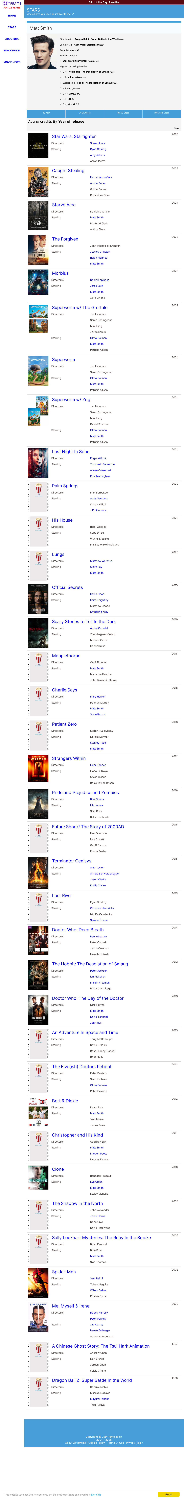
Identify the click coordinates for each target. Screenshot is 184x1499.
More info (96, 1494)
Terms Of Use (115, 1442)
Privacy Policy (134, 1442)
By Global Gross (161, 112)
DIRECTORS (11, 38)
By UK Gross (85, 112)
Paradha (114, 2)
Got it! (168, 1494)
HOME (12, 15)
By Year (46, 112)
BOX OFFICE (12, 50)
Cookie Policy (97, 1442)
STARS (12, 27)
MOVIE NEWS (12, 62)
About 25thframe (76, 1442)
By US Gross (123, 112)
